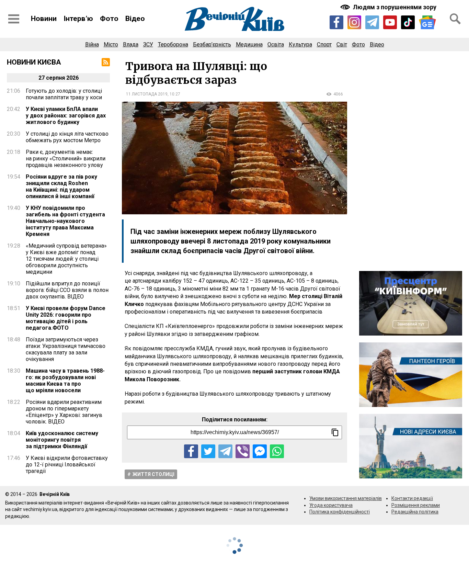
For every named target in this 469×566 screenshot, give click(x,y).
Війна (92, 44)
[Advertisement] (410, 161)
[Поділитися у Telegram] (225, 451)
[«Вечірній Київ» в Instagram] (354, 22)
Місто (111, 44)
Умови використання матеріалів (345, 498)
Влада (130, 44)
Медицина (249, 44)
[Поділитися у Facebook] (191, 451)
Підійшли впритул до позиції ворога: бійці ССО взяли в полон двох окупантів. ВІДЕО (67, 290)
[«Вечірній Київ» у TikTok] (408, 22)
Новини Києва (34, 62)
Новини (44, 18)
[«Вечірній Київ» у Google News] (427, 22)
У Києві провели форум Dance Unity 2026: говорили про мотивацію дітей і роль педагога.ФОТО (65, 318)
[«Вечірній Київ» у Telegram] (372, 22)
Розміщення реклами (415, 505)
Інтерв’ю (78, 18)
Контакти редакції (412, 498)
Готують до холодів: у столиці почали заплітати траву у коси (64, 94)
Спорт (324, 44)
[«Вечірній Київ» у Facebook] (336, 22)
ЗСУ (148, 44)
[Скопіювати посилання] (335, 432)
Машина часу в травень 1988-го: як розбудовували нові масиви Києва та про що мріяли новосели (65, 380)
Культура (300, 44)
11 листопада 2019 (147, 94)
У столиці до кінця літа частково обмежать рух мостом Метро (67, 137)
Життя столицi (153, 474)
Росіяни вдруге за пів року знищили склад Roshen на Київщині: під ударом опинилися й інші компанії (61, 186)
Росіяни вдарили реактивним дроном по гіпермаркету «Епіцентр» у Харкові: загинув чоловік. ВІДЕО (64, 412)
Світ (341, 44)
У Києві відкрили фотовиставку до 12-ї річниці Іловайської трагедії (67, 464)
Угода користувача (331, 505)
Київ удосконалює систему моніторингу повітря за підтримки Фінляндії (62, 440)
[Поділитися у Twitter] (208, 451)
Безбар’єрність (212, 44)
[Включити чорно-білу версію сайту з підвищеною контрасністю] (389, 7)
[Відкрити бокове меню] (14, 19)
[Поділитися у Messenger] (260, 451)
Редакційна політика (414, 511)
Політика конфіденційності (339, 511)
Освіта (275, 44)
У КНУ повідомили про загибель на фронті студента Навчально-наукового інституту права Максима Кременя (65, 221)
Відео (135, 18)
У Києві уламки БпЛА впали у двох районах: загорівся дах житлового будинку (66, 115)
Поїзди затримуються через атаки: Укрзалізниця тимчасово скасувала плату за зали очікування (65, 349)
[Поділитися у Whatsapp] (277, 451)
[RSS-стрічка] (106, 62)
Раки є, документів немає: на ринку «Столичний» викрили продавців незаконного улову (65, 158)
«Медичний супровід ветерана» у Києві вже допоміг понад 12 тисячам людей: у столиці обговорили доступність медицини (66, 258)
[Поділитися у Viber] (243, 451)
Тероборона (173, 44)
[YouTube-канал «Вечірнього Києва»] (390, 22)
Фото (109, 18)
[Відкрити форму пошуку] (455, 19)
